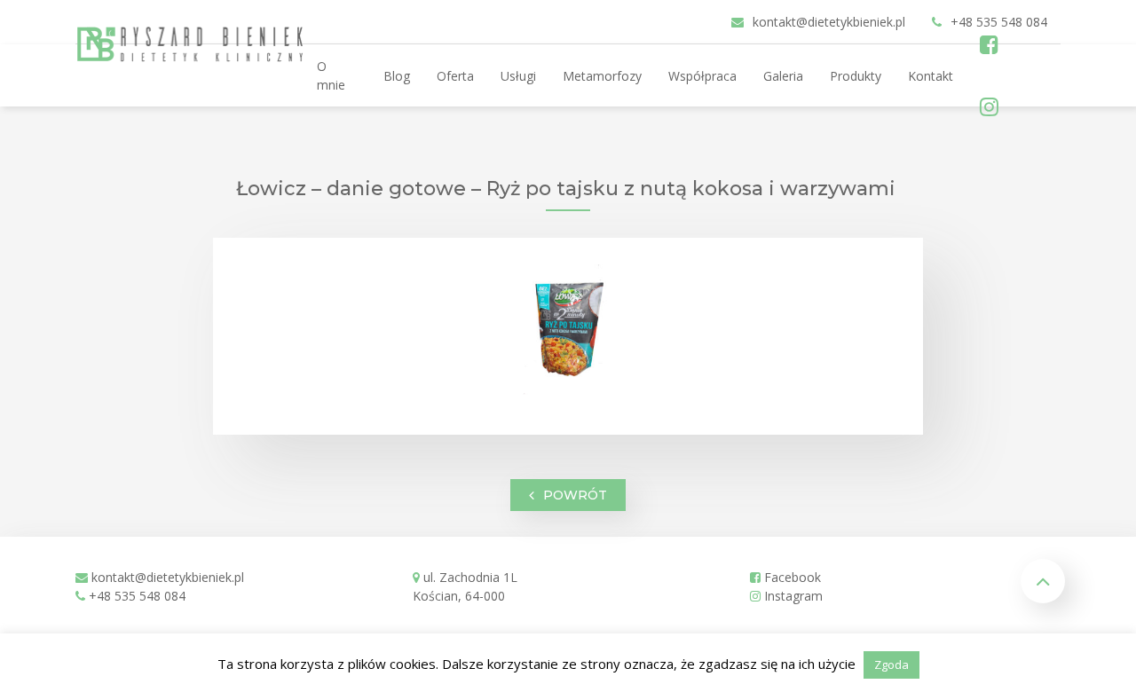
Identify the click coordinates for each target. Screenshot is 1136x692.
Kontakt (930, 75)
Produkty (855, 75)
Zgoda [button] (891, 664)
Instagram (792, 595)
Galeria (783, 75)
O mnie (331, 75)
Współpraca (702, 75)
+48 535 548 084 (137, 595)
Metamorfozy (602, 75)
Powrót (575, 494)
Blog (396, 75)
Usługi (518, 75)
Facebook (791, 577)
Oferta (455, 75)
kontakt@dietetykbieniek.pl (167, 577)
